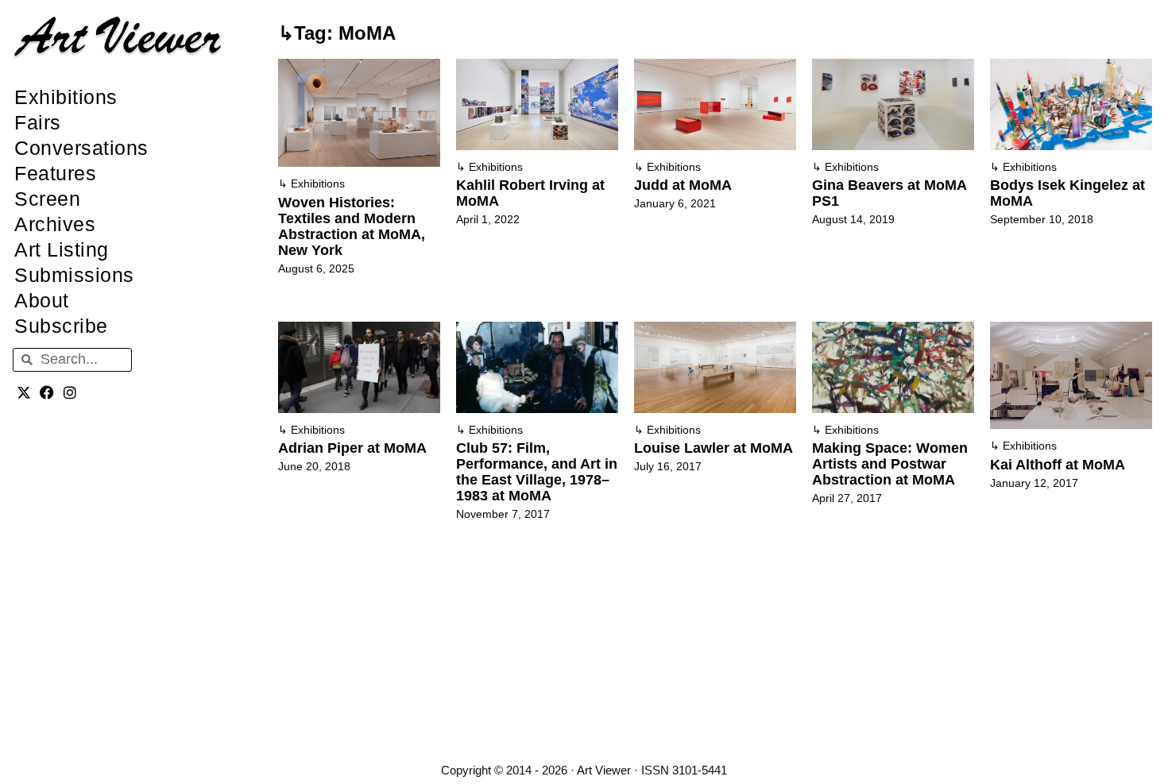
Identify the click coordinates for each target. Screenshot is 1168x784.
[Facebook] (47, 392)
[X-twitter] (24, 392)
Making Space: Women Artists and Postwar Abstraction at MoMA (890, 464)
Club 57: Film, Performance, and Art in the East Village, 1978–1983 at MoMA (536, 472)
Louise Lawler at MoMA (713, 448)
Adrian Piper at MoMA (352, 448)
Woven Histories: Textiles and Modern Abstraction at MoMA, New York (351, 226)
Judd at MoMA (683, 185)
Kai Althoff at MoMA (1057, 465)
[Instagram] (70, 392)
